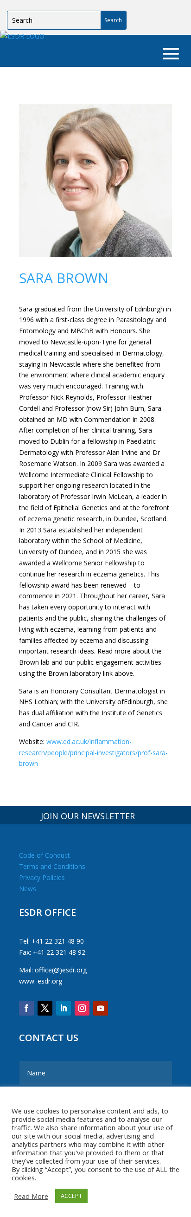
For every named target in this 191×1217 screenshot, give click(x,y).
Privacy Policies (42, 877)
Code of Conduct (44, 855)
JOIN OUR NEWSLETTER (88, 816)
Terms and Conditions (52, 866)
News (27, 888)
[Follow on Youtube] (100, 1008)
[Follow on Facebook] (26, 1008)
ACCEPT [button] (71, 1195)
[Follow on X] (45, 1008)
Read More (31, 1196)
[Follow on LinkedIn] (63, 1008)
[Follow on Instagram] (82, 1008)
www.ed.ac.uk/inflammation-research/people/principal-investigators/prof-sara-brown (93, 752)
